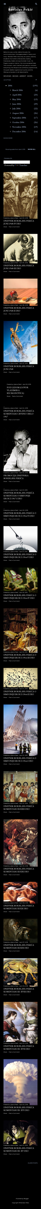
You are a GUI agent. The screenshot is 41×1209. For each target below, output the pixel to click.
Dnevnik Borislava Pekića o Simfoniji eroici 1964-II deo (19, 693)
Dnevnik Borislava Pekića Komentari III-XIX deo (18, 946)
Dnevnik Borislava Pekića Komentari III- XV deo (18, 1149)
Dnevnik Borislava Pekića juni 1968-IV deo (18, 222)
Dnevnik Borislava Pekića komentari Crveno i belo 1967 (18, 413)
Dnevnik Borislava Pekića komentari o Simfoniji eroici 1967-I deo (18, 495)
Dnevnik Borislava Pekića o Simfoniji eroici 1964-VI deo (19, 514)
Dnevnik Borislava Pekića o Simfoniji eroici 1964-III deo (19, 656)
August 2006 (18, 113)
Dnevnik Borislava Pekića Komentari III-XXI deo (18, 870)
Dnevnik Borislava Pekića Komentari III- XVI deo (18, 1109)
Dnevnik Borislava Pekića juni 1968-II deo (18, 309)
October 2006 (18, 122)
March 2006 (17, 90)
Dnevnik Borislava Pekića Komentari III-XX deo (18, 907)
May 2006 (16, 99)
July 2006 (16, 108)
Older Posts (33, 1163)
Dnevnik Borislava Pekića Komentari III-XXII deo (18, 807)
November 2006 (19, 126)
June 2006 (16, 103)
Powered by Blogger (22, 1198)
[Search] (36, 3)
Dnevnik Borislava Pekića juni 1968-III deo (18, 267)
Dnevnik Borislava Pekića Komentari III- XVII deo (18, 1047)
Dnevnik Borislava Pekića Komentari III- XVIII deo (18, 990)
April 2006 (17, 94)
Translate (23, 165)
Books (15, 76)
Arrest (23, 76)
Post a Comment (14, 227)
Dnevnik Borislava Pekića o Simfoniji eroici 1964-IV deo (19, 596)
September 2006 (19, 117)
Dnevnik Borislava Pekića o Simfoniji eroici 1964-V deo (19, 556)
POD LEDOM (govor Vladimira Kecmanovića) (17, 390)
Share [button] (5, 227)
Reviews (7, 76)
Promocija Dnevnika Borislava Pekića (16, 477)
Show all (32, 149)
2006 (10, 85)
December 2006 (19, 131)
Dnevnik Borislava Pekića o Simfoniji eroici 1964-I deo (19, 759)
